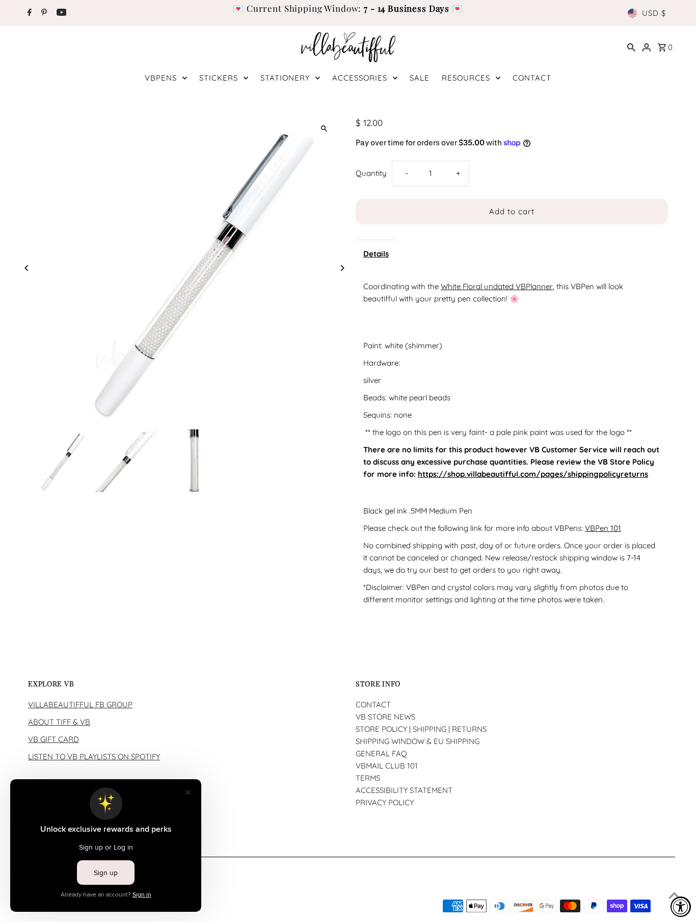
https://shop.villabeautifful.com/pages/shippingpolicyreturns (533, 474)
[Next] (341, 268)
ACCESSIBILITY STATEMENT (404, 790)
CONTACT (532, 78)
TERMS (368, 778)
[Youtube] (60, 13)
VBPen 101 (603, 528)
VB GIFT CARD (53, 739)
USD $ (654, 13)
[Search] (631, 47)
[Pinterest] (43, 13)
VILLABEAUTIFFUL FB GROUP (80, 704)
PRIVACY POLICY (385, 802)
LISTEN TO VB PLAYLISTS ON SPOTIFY (94, 756)
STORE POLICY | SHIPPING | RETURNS (421, 729)
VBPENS (161, 78)
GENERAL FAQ (381, 753)
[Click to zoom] (323, 128)
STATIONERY (285, 78)
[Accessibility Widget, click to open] (681, 907)
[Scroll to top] (674, 895)
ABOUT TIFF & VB (59, 722)
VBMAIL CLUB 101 (387, 766)
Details (376, 254)
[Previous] (26, 268)
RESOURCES (466, 78)
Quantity (371, 173)
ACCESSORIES (359, 78)
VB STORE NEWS (385, 717)
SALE (420, 78)
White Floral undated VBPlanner (497, 286)
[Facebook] (28, 13)
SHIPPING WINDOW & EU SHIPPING (417, 741)
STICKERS (218, 78)
